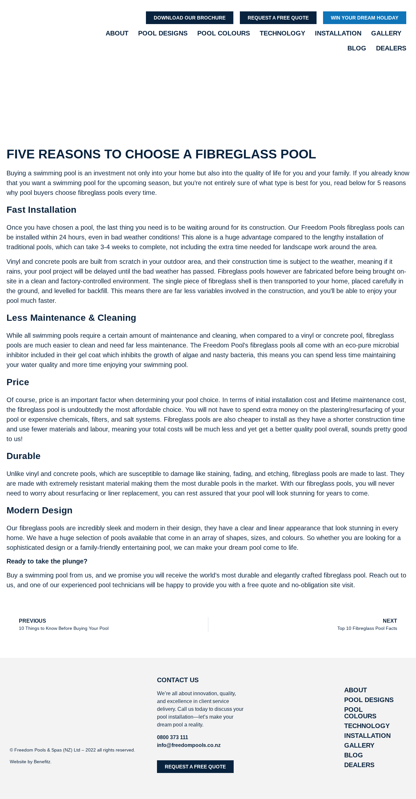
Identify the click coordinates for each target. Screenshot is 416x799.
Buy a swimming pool (37, 575)
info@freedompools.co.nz (189, 745)
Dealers (391, 48)
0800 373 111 (172, 737)
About (117, 33)
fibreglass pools (100, 192)
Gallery (386, 33)
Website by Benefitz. (31, 761)
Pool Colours (223, 33)
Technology (282, 33)
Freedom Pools (323, 227)
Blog (356, 48)
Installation (338, 33)
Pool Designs (163, 33)
